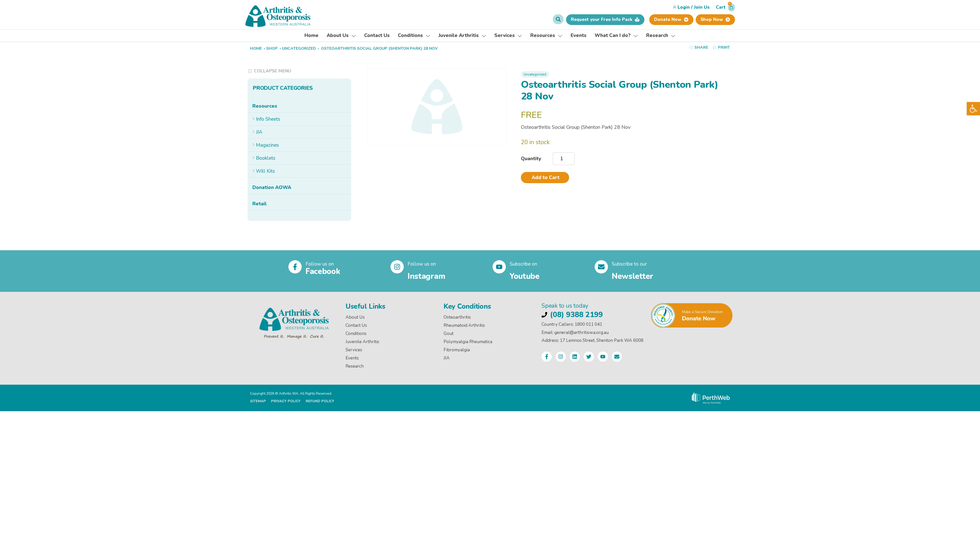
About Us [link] (355, 317)
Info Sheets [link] (268, 119)
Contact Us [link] (356, 325)
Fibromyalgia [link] (457, 350)
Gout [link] (449, 333)
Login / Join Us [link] (693, 7)
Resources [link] (264, 106)
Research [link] (355, 366)
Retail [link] (259, 204)
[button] (725, 8)
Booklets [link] (265, 158)
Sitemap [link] (258, 401)
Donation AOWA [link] (271, 187)
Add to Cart (545, 177)
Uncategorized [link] (299, 48)
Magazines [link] (267, 145)
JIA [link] (259, 132)
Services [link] (354, 350)
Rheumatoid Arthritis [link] (464, 325)
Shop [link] (272, 48)
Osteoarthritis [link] (457, 317)
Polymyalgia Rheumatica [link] (468, 342)
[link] (973, 108)
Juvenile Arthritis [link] (362, 342)
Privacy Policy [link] (286, 401)
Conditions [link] (356, 333)
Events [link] (352, 358)
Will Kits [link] (265, 171)
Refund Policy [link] (320, 401)
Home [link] (256, 48)
